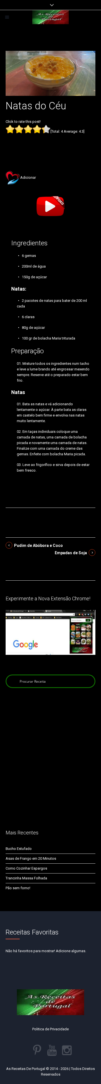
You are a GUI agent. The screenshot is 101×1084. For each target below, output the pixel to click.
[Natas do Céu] (50, 73)
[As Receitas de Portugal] (50, 17)
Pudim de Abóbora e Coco (38, 545)
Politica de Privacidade (50, 1029)
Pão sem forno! (18, 888)
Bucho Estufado (19, 849)
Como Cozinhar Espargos (26, 868)
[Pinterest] (37, 1050)
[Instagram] (66, 1050)
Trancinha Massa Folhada (26, 878)
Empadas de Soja (71, 553)
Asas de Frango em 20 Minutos (31, 858)
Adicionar (28, 177)
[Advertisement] (50, 144)
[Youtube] (52, 1050)
